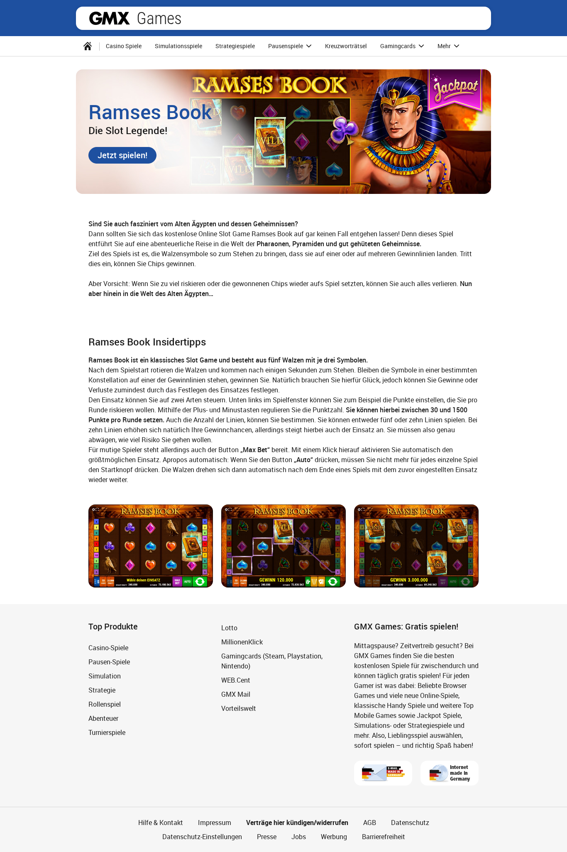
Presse (266, 836)
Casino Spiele (124, 46)
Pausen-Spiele (109, 661)
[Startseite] (87, 46)
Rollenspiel (104, 704)
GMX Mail (235, 694)
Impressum (214, 822)
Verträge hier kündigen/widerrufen (297, 822)
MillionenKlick (242, 641)
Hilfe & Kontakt (160, 822)
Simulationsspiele (178, 46)
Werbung (334, 836)
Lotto (229, 627)
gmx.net (109, 18)
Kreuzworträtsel (346, 46)
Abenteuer (103, 718)
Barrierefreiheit (383, 836)
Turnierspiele (106, 732)
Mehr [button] (444, 46)
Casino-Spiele (108, 647)
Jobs (298, 836)
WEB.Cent (235, 680)
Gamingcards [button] (398, 46)
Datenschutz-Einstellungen (202, 836)
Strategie (101, 690)
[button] (122, 155)
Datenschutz (410, 822)
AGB (369, 822)
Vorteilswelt (238, 708)
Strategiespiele (235, 46)
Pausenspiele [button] (286, 46)
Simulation (104, 676)
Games (159, 18)
